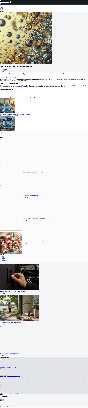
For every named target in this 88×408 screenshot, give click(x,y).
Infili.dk (10, 406)
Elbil (3, 257)
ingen (3, 71)
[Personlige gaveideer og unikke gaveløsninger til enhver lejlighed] (11, 253)
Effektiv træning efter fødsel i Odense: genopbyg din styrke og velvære (34, 218)
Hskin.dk (1, 5)
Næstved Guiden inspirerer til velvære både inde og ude (9, 353)
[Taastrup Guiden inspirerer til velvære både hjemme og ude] (19, 320)
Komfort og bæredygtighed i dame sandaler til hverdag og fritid (33, 172)
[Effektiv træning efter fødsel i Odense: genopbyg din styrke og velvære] (11, 230)
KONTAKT (2, 7)
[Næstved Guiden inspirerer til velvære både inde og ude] (19, 351)
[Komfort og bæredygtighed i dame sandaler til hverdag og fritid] (11, 183)
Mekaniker (4, 260)
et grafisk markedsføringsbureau (19, 86)
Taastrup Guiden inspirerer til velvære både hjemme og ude (10, 322)
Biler (3, 256)
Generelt (3, 258)
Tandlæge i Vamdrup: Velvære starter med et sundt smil (9, 367)
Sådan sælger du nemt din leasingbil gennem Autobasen (32, 195)
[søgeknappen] (10, 135)
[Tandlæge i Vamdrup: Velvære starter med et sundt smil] (11, 160)
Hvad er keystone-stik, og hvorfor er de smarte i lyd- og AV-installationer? (12, 291)
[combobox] (4, 136)
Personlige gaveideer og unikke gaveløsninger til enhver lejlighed (33, 241)
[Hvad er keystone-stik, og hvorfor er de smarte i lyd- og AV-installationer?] (19, 289)
